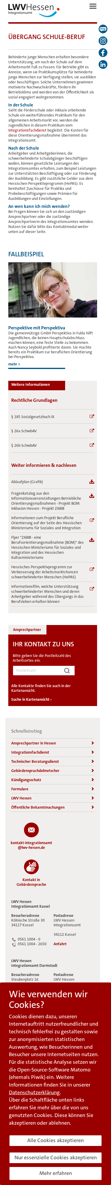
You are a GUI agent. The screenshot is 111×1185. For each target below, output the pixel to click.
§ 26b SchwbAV (24, 445)
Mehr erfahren (55, 1173)
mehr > (14, 364)
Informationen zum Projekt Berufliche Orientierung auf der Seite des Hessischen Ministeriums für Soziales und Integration (46, 522)
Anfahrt (60, 944)
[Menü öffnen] (93, 6)
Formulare (19, 788)
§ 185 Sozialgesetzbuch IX (32, 416)
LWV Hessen (21, 798)
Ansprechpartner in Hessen (33, 743)
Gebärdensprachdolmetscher (35, 770)
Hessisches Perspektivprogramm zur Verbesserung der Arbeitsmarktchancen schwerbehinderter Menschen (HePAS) (44, 571)
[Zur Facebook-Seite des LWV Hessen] (103, 52)
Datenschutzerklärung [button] (34, 1092)
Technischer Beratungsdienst (35, 761)
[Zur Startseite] (33, 12)
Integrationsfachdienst (27, 130)
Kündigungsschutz (26, 779)
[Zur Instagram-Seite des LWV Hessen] (103, 40)
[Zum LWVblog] (103, 29)
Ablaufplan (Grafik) (27, 481)
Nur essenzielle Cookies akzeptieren (56, 1157)
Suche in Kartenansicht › (31, 699)
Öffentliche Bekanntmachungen (38, 807)
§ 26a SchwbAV (24, 430)
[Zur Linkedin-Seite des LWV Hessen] (103, 64)
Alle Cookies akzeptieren (55, 1140)
